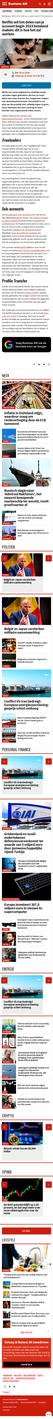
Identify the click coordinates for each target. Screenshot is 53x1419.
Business (6, 651)
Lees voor (26, 85)
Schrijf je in (26, 1364)
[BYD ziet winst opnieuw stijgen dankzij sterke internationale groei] (9, 1081)
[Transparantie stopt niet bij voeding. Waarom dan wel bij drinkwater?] (26, 1245)
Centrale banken (8, 407)
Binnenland (7, 870)
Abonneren (7, 1375)
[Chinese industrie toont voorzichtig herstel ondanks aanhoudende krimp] (9, 1020)
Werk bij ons (8, 1378)
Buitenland (7, 538)
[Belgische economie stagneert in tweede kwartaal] (9, 655)
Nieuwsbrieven (29, 1375)
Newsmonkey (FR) (28, 1402)
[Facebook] (5, 1386)
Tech (36, 11)
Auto (5, 1092)
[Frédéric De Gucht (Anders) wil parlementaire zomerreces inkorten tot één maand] (9, 1096)
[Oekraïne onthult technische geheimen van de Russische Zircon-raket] (9, 949)
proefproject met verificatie (18, 214)
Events (40, 1375)
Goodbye (42, 1402)
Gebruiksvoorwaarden (25, 1378)
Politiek (28, 11)
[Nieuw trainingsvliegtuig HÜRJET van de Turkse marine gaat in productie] (9, 715)
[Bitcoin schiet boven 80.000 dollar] (22, 1123)
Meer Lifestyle (35, 1331)
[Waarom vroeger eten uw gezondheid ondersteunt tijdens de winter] (6, 1322)
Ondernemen (7, 11)
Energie (5, 696)
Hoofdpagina (6, 16)
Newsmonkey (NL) (10, 1402)
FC (5, 74)
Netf (22, 247)
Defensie (6, 441)
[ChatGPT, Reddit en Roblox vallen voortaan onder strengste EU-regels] (9, 640)
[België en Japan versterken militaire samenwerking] (26, 598)
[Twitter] (10, 1386)
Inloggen (17, 1375)
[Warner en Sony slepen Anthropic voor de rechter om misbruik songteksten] (9, 512)
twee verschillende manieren (24, 233)
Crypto (5, 1144)
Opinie (5, 1200)
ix (25, 247)
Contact (6, 1410)
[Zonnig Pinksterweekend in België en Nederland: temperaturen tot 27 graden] (6, 1283)
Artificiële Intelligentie (11, 523)
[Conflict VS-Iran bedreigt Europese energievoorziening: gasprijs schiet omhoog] (26, 671)
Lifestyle (5, 66)
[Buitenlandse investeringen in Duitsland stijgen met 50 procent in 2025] (9, 527)
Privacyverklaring (11, 1381)
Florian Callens (24, 72)
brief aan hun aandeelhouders (32, 250)
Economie (18, 11)
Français (6, 1392)
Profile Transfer (31, 292)
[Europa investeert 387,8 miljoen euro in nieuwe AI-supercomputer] (26, 874)
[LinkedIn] (14, 1386)
